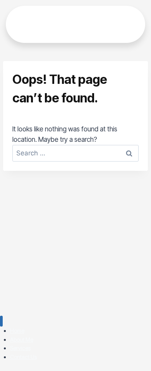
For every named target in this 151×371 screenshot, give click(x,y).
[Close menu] (1, 321)
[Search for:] (75, 153)
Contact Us (23, 357)
